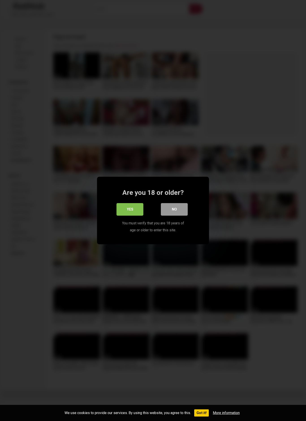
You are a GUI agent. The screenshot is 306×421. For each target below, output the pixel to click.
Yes (130, 209)
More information (226, 413)
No (174, 209)
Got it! (201, 413)
